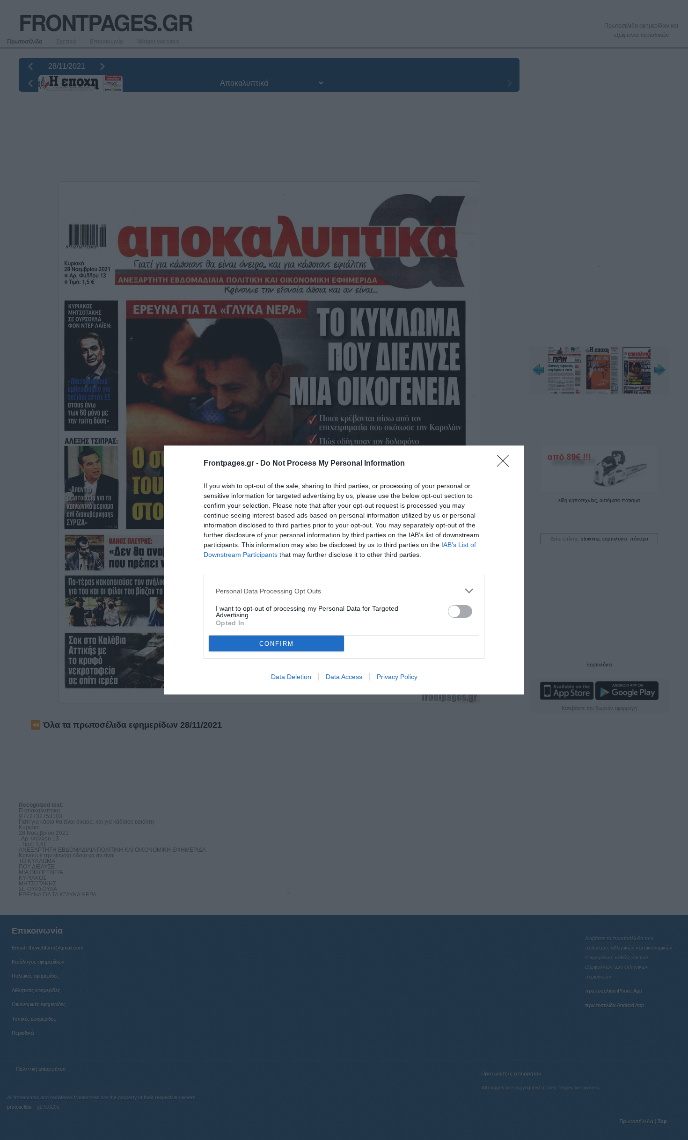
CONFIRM (276, 643)
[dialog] (344, 570)
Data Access (344, 676)
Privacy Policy (397, 676)
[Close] (506, 464)
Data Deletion (291, 676)
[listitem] (344, 591)
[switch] (460, 611)
